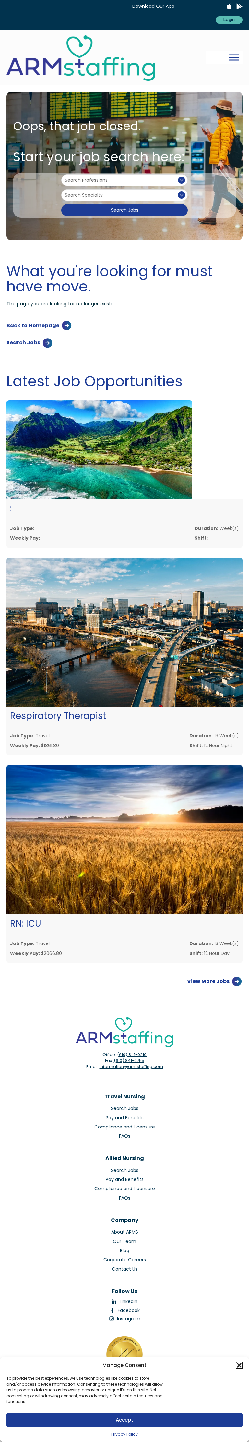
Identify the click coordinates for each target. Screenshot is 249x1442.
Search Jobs (124, 210)
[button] (239, 1365)
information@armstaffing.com (131, 1067)
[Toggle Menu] (234, 57)
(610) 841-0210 (132, 1055)
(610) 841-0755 (129, 1060)
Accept (124, 1419)
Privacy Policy (124, 1434)
